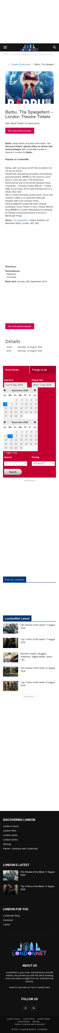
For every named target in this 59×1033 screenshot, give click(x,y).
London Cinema (11, 826)
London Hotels (10, 835)
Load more (28, 696)
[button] (5, 47)
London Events (10, 839)
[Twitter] (34, 1008)
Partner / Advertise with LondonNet (20, 848)
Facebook (8, 920)
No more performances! (19, 130)
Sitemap (7, 844)
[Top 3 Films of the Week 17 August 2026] (10, 643)
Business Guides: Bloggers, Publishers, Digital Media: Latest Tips (36, 656)
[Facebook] (25, 1008)
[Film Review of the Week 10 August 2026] (10, 672)
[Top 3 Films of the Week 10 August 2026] (10, 686)
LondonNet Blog (11, 915)
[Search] (55, 47)
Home (5, 54)
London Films (9, 830)
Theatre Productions (20, 64)
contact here (44, 987)
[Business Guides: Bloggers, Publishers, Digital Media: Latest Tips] (10, 657)
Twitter (6, 924)
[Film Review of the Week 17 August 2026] (10, 628)
